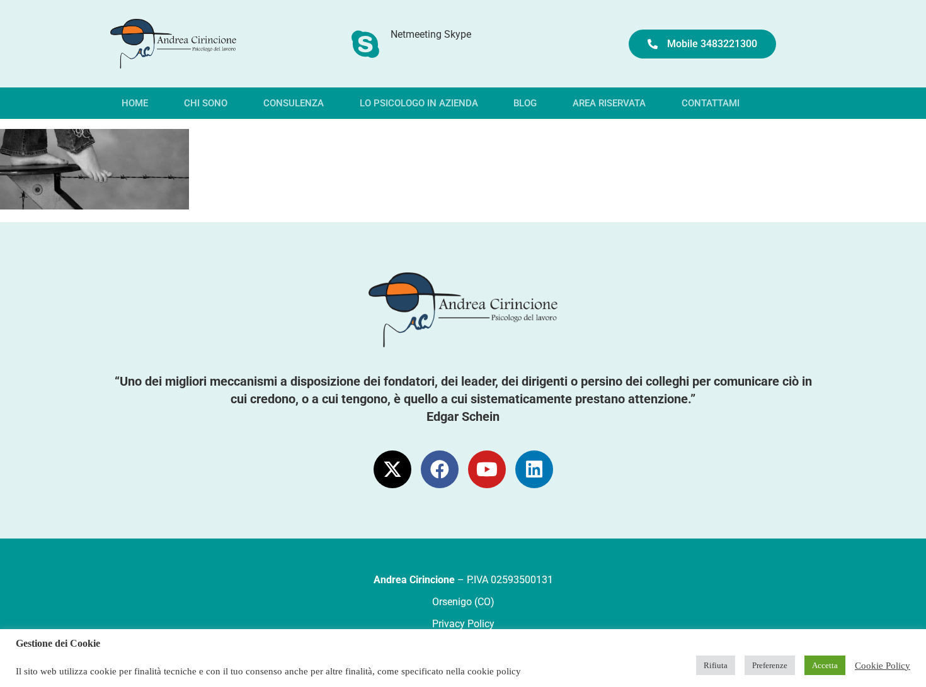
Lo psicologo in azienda (419, 103)
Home (135, 103)
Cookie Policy (882, 666)
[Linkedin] (534, 469)
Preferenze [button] (769, 665)
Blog (525, 103)
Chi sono (205, 103)
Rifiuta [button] (716, 665)
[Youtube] (487, 469)
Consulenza (293, 103)
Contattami (711, 103)
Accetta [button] (825, 665)
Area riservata (609, 103)
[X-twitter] (392, 469)
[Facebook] (440, 469)
